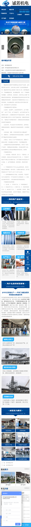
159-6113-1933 (24, 11)
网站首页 (3, 9)
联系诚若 (11, 18)
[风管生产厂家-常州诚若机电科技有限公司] (6, 3)
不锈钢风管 (4, 13)
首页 (11, 33)
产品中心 (11, 13)
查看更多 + (27, 469)
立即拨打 (26, 525)
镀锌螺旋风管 (9, 462)
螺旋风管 (11, 9)
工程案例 (19, 14)
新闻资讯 (27, 14)
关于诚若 (3, 18)
